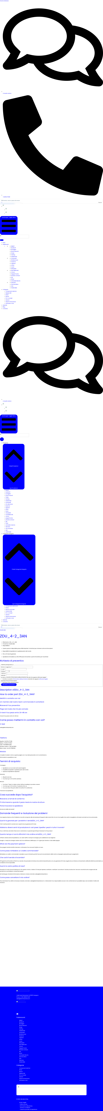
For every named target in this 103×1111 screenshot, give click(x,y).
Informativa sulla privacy (26, 1106)
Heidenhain (14, 256)
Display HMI (8, 293)
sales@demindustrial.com (23, 998)
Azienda (5, 305)
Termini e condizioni (25, 1107)
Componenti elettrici (11, 291)
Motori (7, 296)
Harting (13, 254)
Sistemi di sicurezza (11, 301)
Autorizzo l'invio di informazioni (10, 682)
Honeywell (13, 258)
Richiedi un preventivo (9, 684)
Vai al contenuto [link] (4, 1)
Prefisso (3, 671)
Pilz (12, 277)
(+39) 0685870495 (25, 997)
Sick (12, 286)
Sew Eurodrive (14, 284)
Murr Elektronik (14, 270)
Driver (7, 294)
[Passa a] (5, 206)
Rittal (12, 279)
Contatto (5, 308)
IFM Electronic (14, 260)
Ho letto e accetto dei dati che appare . (25, 679)
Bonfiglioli (13, 249)
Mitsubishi (13, 268)
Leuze (12, 267)
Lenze (12, 265)
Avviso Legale (22, 1102)
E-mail (3, 669)
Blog (4, 307)
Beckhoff (13, 248)
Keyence (13, 261)
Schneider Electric (15, 281)
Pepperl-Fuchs (15, 274)
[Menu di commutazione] (2, 439)
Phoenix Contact (15, 275)
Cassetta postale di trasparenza (28, 1109)
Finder (12, 253)
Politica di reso (23, 1104)
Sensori (7, 300)
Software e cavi (10, 303)
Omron (13, 272)
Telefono (4, 673)
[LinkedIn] (17, 1014)
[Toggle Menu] (2, 240)
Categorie (5, 289)
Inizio (4, 242)
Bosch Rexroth (15, 251)
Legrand (13, 263)
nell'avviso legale (43, 679)
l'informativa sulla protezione (20, 679)
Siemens (13, 282)
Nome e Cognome (6, 667)
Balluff (12, 246)
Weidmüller (14, 288)
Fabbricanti (6, 244)
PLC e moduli (9, 298)
